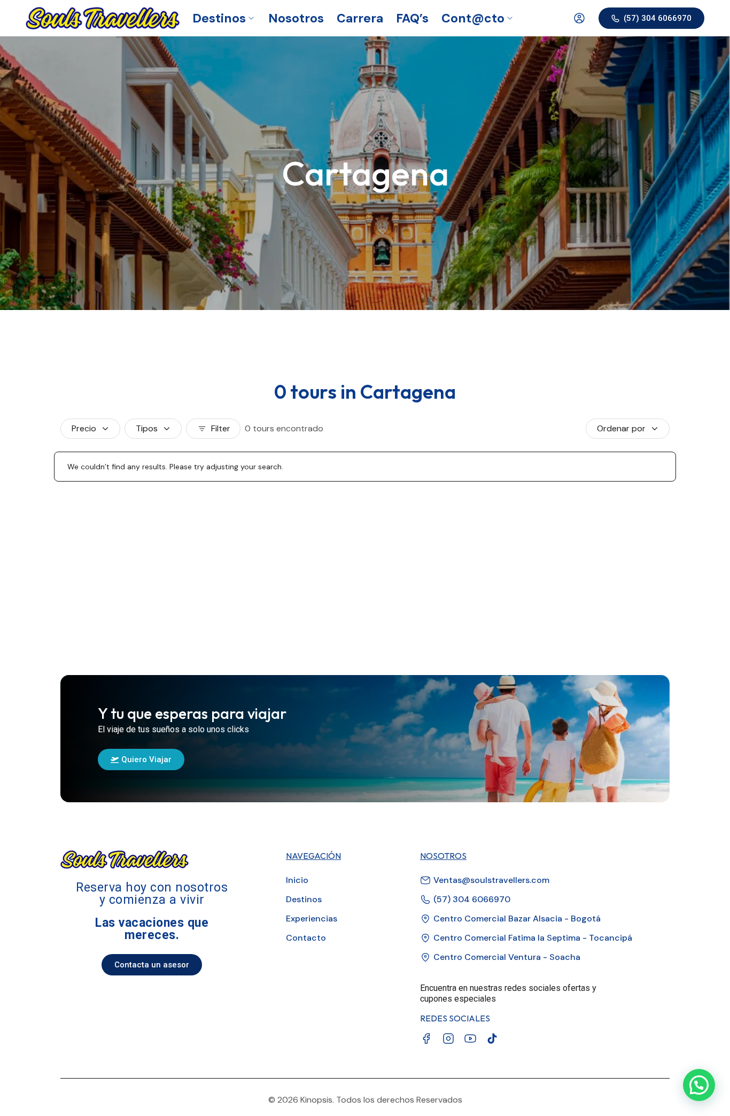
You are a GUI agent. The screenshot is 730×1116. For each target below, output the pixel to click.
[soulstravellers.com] (103, 18)
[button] (699, 1085)
